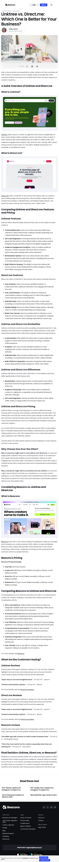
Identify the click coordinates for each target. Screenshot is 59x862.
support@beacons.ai (34, 848)
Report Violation (25, 826)
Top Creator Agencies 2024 (9, 821)
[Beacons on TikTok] (43, 807)
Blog (3, 830)
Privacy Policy (24, 820)
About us (41, 818)
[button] (51, 4)
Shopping (5, 836)
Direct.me (5, 196)
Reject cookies (43, 857)
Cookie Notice (25, 823)
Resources (5, 839)
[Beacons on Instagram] (47, 807)
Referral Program (8, 833)
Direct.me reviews (27, 689)
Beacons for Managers (9, 818)
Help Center (42, 827)
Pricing (4, 828)
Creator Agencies (8, 825)
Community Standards (27, 829)
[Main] (10, 5)
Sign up (43, 5)
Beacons (4, 542)
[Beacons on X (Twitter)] (51, 807)
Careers (40, 820)
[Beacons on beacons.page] (55, 807)
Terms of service (25, 818)
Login (33, 5)
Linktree (4, 135)
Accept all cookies (44, 860)
